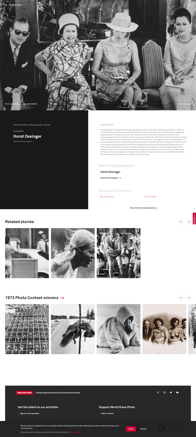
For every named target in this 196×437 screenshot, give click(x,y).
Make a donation (107, 413)
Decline (143, 429)
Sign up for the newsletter (29, 413)
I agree (131, 429)
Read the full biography (109, 178)
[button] (181, 221)
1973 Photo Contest (15, 5)
